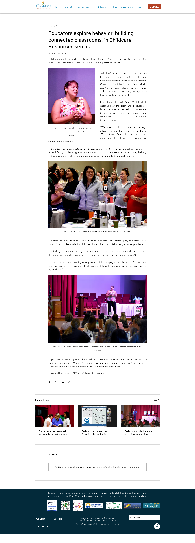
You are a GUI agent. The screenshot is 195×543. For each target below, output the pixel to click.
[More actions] (145, 25)
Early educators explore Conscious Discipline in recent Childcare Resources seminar (96, 433)
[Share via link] (69, 382)
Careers (58, 518)
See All (157, 400)
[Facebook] (157, 526)
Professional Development (60, 373)
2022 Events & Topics (81, 373)
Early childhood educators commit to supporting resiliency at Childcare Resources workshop (138, 433)
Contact (40, 518)
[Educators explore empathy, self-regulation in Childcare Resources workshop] (54, 416)
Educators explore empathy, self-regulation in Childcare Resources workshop (53, 433)
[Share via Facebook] (49, 382)
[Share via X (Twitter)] (56, 382)
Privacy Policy (93, 524)
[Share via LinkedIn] (62, 382)
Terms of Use (81, 524)
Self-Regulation (98, 373)
